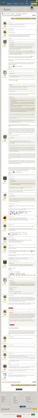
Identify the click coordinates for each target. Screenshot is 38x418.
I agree (33, 414)
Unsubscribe (22, 410)
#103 (35, 40)
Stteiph (5, 368)
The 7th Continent (8, 15)
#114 (35, 295)
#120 (35, 373)
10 (25, 18)
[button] (27, 1)
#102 (35, 30)
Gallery (2, 401)
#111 (35, 245)
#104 (35, 71)
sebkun (5, 298)
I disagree (19, 416)
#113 (35, 278)
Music (15, 399)
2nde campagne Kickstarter (16, 15)
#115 (35, 310)
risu (5, 376)
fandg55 (5, 356)
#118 (35, 353)
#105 (35, 135)
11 (27, 18)
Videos (15, 398)
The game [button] (9, 3)
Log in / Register (34, 3)
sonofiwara (5, 240)
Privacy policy (28, 399)
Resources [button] (16, 3)
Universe (2, 398)
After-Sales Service (29, 401)
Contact (27, 400)
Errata (15, 401)
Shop (27, 3)
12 (29, 18)
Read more (28, 414)
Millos (5, 219)
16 (33, 18)
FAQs (14, 396)
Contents (2, 400)
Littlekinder (11, 73)
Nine (5, 227)
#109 (35, 224)
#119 (35, 365)
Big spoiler (11, 308)
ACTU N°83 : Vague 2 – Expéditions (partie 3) (15, 14)
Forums (21, 3)
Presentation (3, 396)
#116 (35, 336)
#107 (35, 193)
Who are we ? (28, 396)
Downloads (15, 400)
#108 (35, 216)
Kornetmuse (5, 43)
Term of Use (28, 398)
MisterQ (5, 313)
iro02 (5, 25)
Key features (3, 399)
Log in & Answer (19, 389)
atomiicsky (10, 42)
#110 (35, 237)
